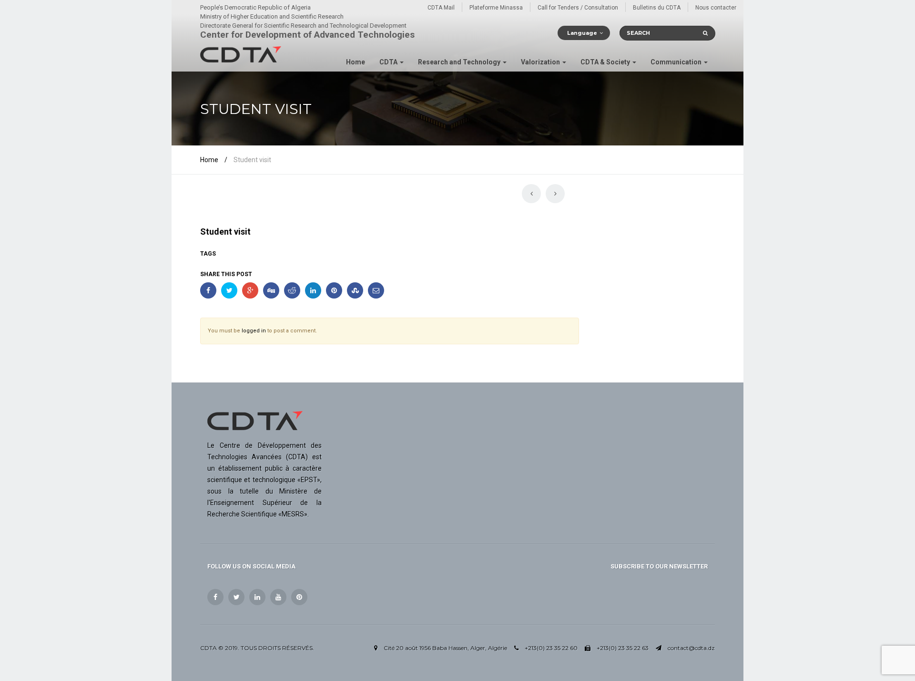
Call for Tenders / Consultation (578, 7)
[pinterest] (299, 597)
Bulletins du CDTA (657, 7)
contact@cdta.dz (691, 647)
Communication (677, 62)
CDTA (389, 62)
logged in (254, 331)
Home (355, 62)
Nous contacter (715, 7)
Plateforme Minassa (496, 7)
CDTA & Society (605, 62)
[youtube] (278, 597)
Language (582, 33)
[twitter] (236, 597)
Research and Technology (460, 62)
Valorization (541, 62)
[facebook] (215, 597)
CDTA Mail (441, 7)
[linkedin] (257, 597)
